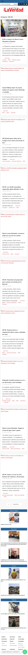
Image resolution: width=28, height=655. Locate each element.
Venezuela (11, 61)
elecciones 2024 (5, 254)
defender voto (12, 207)
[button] (25, 652)
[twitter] (21, 4)
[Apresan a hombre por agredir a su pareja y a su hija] (14, 573)
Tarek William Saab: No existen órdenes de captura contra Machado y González (13, 90)
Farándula (12, 649)
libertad (3, 302)
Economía (12, 636)
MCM (9, 59)
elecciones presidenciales (7, 495)
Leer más (7, 58)
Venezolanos (22, 400)
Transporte (4, 641)
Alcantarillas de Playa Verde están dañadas (13, 613)
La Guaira (4, 59)
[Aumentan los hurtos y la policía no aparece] (14, 588)
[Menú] (2, 1)
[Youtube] (26, 4)
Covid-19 (20, 649)
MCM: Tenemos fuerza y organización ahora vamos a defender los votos (13, 332)
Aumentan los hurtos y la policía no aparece (13, 595)
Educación (4, 639)
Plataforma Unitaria (16, 59)
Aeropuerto (4, 645)
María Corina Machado (12, 302)
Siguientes (16, 504)
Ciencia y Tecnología (20, 644)
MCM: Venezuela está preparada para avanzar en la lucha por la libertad (12, 282)
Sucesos (4, 649)
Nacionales (12, 643)
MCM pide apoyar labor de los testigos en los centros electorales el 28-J (13, 141)
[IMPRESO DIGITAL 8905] (14, 518)
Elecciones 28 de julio (16, 161)
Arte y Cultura (21, 647)
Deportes (12, 639)
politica (7, 112)
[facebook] (19, 4)
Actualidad (21, 641)
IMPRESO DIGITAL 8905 (6, 524)
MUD (17, 400)
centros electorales (6, 161)
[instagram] (24, 4)
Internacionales (13, 645)
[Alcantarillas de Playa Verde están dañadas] (14, 607)
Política (3, 636)
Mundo (11, 641)
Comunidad (21, 639)
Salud (19, 636)
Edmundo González (6, 400)
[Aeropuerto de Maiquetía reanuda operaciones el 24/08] (14, 621)
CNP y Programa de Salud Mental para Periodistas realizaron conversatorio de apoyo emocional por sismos (14, 544)
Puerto (3, 643)
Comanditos (4, 207)
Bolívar (3, 352)
